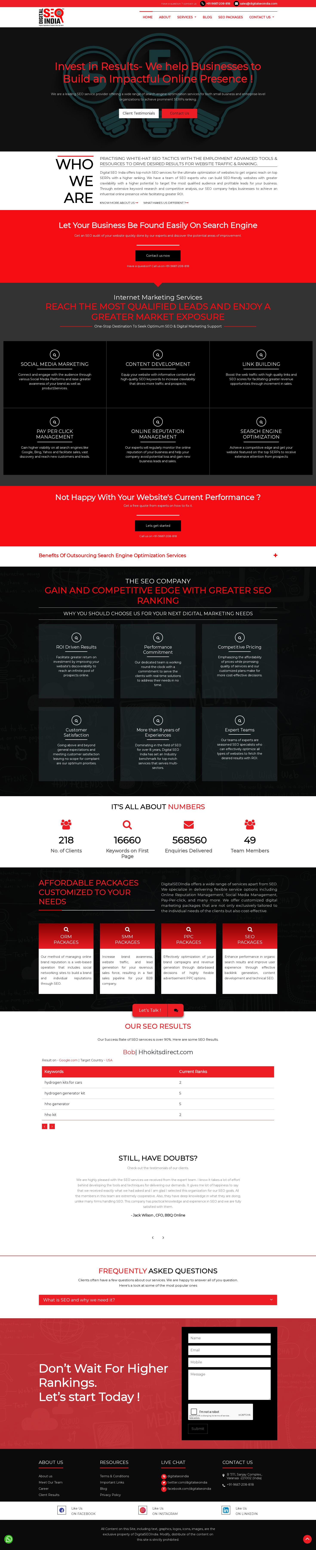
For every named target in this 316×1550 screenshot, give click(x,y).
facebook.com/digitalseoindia (189, 1489)
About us (45, 1476)
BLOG (207, 17)
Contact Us (179, 113)
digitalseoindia (178, 1476)
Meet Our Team (51, 1482)
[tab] (158, 1300)
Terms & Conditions (114, 1476)
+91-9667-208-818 (218, 3)
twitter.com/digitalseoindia (187, 1482)
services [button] (185, 17)
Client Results (49, 1495)
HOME (149, 17)
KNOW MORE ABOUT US (117, 202)
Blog (103, 1489)
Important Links (112, 1482)
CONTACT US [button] (260, 17)
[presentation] (44, 1126)
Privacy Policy (110, 1495)
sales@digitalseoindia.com (258, 3)
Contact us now (158, 256)
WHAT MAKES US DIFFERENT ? (164, 202)
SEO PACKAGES (230, 17)
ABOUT (165, 17)
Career (44, 1489)
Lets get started (158, 526)
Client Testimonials (139, 113)
